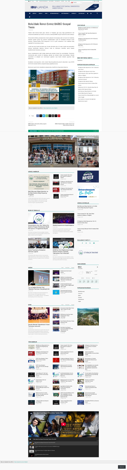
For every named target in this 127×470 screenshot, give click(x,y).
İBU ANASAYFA (57, 1)
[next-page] (31, 205)
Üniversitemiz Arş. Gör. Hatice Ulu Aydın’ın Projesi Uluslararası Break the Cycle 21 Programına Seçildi (38, 226)
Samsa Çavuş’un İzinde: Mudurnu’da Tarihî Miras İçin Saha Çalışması (91, 394)
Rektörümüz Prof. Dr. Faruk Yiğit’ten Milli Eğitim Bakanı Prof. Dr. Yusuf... (42, 387)
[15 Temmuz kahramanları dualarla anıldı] (88, 162)
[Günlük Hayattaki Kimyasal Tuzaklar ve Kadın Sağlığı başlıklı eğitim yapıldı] (56, 285)
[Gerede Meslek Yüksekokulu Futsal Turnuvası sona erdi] (39, 315)
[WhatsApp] (47, 115)
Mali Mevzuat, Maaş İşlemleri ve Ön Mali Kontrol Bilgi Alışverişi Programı (88, 28)
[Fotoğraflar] (91, 13)
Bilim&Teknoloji (31, 247)
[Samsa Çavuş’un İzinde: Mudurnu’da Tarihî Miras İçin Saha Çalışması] (80, 394)
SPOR (46, 13)
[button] (97, 13)
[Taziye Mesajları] (30, 16)
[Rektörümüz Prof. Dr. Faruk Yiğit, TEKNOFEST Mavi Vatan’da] (56, 381)
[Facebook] (93, 1)
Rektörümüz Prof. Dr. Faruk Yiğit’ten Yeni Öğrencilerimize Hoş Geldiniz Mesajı (42, 394)
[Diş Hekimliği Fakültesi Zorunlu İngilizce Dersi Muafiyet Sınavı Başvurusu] (56, 375)
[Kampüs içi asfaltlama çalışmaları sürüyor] (80, 381)
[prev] (94, 131)
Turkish (75, 2)
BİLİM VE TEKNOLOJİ (34, 210)
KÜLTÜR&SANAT (65, 13)
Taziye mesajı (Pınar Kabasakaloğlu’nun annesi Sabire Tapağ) (53, 131)
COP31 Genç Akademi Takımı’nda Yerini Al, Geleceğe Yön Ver (42, 366)
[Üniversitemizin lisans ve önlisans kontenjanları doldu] (80, 387)
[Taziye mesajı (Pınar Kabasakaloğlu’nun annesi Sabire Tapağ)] (80, 353)
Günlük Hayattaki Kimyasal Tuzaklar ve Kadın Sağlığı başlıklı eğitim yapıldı (67, 285)
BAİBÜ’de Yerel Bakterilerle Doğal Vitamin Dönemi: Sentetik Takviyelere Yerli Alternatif (63, 251)
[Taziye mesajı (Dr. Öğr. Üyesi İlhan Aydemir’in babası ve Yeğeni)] (56, 176)
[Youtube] (98, 1)
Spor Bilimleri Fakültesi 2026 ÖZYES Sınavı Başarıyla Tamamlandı (66, 387)
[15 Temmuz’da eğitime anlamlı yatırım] (88, 151)
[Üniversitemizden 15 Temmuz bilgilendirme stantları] (88, 140)
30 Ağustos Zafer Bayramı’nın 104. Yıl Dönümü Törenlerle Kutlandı (88, 39)
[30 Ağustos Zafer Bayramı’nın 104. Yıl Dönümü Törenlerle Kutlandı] (56, 183)
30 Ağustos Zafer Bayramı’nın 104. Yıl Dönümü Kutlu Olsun (88, 45)
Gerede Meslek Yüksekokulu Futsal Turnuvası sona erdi (38, 325)
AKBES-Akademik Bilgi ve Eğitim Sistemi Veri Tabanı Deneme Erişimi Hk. (64, 124)
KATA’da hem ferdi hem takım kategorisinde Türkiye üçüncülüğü (66, 316)
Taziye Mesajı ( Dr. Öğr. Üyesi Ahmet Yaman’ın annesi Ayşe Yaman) (42, 374)
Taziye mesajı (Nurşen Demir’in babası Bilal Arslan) (87, 50)
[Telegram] (43, 115)
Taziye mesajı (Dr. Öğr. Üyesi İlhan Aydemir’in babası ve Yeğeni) (87, 34)
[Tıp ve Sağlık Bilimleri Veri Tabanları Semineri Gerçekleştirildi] (39, 278)
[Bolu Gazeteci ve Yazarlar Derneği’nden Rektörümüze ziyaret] (80, 360)
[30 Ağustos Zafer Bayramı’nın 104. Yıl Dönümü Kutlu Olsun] (56, 190)
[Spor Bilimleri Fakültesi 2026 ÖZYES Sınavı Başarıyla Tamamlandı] (56, 387)
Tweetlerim (79, 60)
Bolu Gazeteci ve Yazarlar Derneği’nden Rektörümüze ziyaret (91, 360)
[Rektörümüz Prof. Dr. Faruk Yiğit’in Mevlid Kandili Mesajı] (56, 367)
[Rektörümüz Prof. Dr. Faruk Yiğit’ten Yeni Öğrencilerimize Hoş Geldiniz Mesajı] (31, 394)
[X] (96, 1)
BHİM (37, 1)
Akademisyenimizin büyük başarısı (63, 225)
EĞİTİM (34, 13)
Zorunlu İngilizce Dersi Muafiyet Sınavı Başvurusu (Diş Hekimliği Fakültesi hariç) (91, 374)
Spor (29, 304)
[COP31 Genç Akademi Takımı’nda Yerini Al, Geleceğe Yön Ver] (31, 367)
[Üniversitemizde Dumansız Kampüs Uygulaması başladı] (56, 292)
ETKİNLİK (74, 13)
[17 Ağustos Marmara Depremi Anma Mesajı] (31, 402)
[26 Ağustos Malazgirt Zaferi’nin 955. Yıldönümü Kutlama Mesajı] (56, 360)
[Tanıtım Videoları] (87, 13)
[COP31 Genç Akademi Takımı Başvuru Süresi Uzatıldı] (31, 360)
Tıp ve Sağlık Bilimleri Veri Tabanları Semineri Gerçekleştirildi (38, 288)
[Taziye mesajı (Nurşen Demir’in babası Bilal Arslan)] (56, 196)
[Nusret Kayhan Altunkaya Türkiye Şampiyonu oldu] (56, 322)
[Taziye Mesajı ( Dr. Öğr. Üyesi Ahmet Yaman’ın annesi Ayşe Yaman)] (31, 375)
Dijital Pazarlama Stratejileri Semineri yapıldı (37, 250)
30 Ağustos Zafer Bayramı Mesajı (85, 81)
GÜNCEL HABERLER (33, 171)
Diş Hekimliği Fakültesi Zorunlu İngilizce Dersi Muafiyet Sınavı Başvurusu (66, 374)
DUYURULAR (81, 13)
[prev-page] (29, 205)
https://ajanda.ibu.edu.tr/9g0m (50, 108)
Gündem (31, 161)
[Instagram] (95, 1)
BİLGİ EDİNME (51, 1)
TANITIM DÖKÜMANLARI (43, 1)
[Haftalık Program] (88, 252)
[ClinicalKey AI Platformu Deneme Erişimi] (80, 402)
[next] (97, 131)
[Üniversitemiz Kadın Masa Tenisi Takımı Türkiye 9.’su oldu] (56, 309)
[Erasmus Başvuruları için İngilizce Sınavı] (31, 381)
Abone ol (122, 467)
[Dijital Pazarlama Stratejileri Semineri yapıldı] (39, 243)
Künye (66, 1)
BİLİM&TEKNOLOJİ (54, 13)
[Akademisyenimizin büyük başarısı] (63, 218)
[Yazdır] (53, 115)
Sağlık (30, 267)
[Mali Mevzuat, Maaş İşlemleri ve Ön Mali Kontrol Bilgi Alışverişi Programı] (39, 182)
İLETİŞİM (62, 1)
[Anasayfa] (30, 13)
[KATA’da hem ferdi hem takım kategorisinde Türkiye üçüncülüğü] (56, 316)
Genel (80, 141)
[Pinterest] (59, 115)
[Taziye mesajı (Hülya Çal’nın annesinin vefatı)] (56, 402)
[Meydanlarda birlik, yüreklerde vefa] (52, 151)
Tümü (62, 267)
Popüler (72, 267)
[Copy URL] (56, 115)
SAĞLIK (40, 13)
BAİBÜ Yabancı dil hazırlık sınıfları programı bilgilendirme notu (37, 124)
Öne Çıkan (67, 267)
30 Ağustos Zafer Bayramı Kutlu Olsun (86, 71)
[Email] (50, 115)
